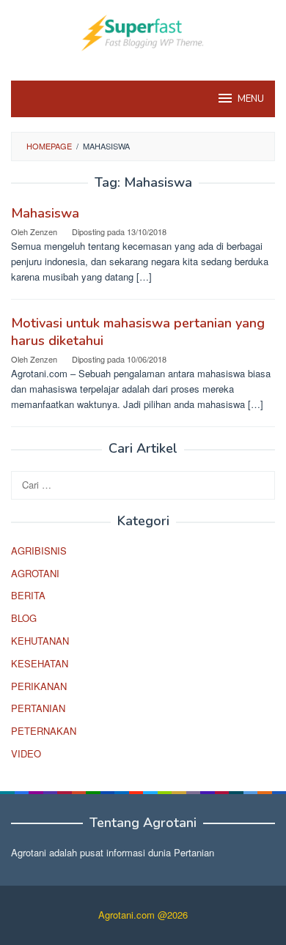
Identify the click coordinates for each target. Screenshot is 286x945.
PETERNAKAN (43, 731)
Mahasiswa (45, 213)
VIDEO (26, 753)
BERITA (28, 595)
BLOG (24, 618)
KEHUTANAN (40, 641)
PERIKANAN (39, 686)
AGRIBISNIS (39, 550)
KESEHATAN (39, 663)
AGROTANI (35, 573)
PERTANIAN (38, 708)
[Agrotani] (143, 31)
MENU (251, 98)
